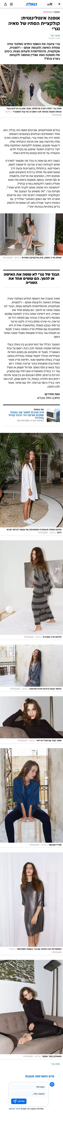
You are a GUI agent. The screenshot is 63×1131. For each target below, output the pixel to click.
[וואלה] (31, 4)
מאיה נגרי (55, 1064)
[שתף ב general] (5, 4)
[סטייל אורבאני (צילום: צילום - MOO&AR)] (31, 798)
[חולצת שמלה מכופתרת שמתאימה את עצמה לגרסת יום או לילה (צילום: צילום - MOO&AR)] (31, 484)
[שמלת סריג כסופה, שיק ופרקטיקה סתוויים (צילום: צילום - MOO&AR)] (31, 237)
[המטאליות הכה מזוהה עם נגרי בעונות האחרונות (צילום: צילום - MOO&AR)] (31, 903)
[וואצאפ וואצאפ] (11, 4)
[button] (49, 4)
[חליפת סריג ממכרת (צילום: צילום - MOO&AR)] (31, 590)
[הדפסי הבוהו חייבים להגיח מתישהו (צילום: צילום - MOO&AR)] (31, 668)
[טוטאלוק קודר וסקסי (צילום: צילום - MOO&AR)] (31, 1009)
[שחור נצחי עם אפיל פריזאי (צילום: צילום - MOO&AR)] (31, 720)
